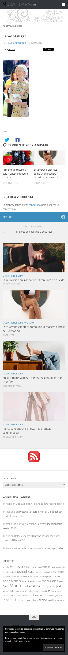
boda (32, 567)
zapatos (60, 600)
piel (58, 586)
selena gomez (39, 595)
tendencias (11, 600)
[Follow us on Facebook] (63, 217)
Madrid (38, 581)
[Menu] (63, 4)
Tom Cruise (25, 600)
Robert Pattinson (36, 591)
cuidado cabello (9, 577)
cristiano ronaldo (56, 572)
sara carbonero (23, 595)
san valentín (9, 595)
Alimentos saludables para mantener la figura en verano (15, 173)
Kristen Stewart (27, 581)
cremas (35, 572)
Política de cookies (21, 641)
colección (61, 567)
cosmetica (23, 571)
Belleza (16, 566)
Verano (29, 322)
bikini (26, 567)
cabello (45, 567)
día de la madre (34, 577)
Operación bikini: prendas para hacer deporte (40, 503)
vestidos (52, 600)
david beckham (21, 577)
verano (42, 600)
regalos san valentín (17, 591)
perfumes (51, 587)
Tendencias (17, 276)
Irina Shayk (55, 576)
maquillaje (49, 581)
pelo (24, 586)
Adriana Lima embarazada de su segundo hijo (39, 548)
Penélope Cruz (37, 586)
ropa (47, 590)
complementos (9, 572)
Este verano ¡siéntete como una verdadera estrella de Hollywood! (46, 173)
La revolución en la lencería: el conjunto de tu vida (33, 280)
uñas (33, 600)
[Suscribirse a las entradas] (34, 461)
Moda (6, 276)
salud (59, 591)
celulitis (54, 567)
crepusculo (43, 572)
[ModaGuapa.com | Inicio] (24, 4)
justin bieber (11, 581)
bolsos (38, 567)
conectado (35, 204)
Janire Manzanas (17, 43)
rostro (53, 591)
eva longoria (45, 577)
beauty (6, 567)
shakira (50, 596)
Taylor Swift (58, 596)
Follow (11, 49)
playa (5, 591)
